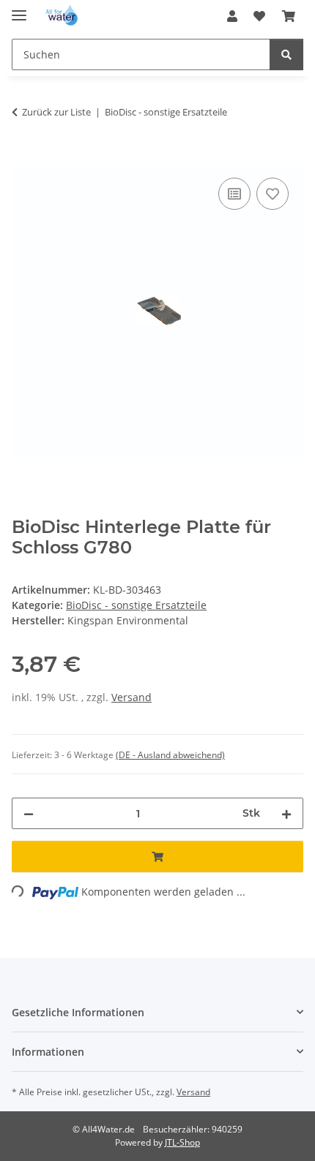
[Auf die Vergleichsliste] (234, 194)
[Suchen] (286, 54)
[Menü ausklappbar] (19, 9)
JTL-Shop (182, 1142)
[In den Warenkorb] (23, 158)
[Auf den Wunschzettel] (272, 194)
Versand (131, 697)
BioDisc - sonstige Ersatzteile (136, 605)
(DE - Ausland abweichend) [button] (170, 755)
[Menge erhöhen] (286, 813)
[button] (232, 16)
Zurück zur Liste (56, 111)
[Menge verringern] (28, 813)
